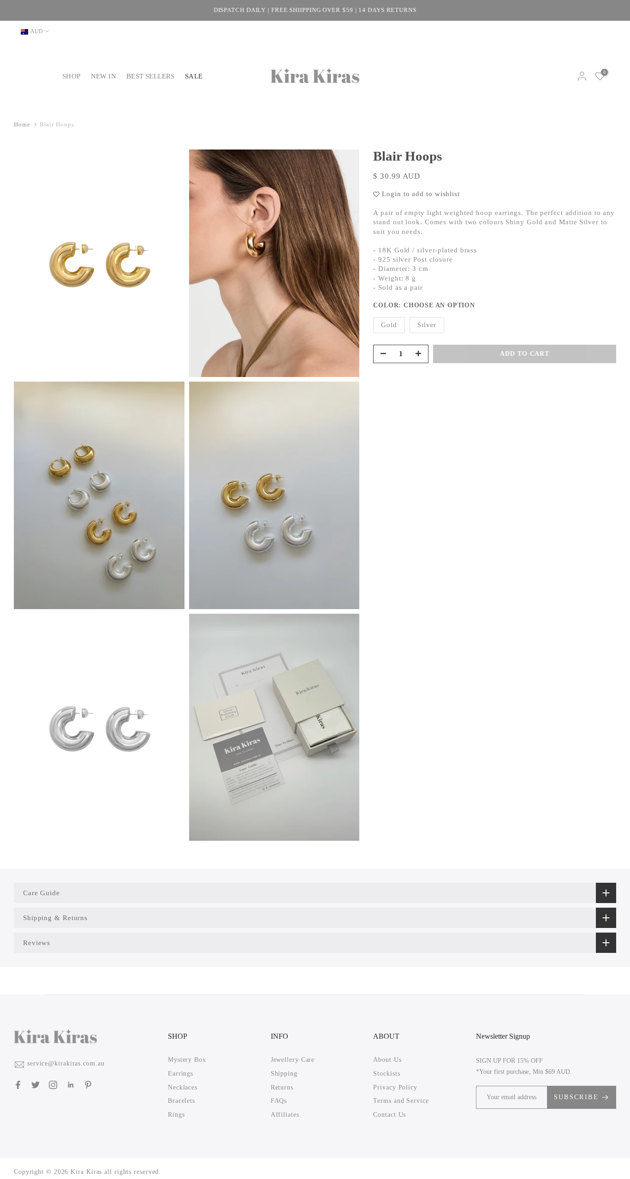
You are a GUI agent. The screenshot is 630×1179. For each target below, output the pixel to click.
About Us (387, 1059)
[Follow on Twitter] (35, 1084)
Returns (282, 1086)
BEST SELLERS (150, 76)
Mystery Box (187, 1059)
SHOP (71, 76)
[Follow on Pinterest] (88, 1084)
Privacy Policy (395, 1086)
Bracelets (181, 1100)
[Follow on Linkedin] (70, 1084)
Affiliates (285, 1114)
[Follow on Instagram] (53, 1084)
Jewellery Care (293, 1059)
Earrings (180, 1073)
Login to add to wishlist (421, 193)
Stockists (386, 1073)
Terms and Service (400, 1100)
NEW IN (103, 76)
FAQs (279, 1100)
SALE (193, 76)
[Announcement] (315, 10)
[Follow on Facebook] (18, 1084)
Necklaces (182, 1086)
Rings (176, 1114)
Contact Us (389, 1114)
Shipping (284, 1073)
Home (22, 124)
